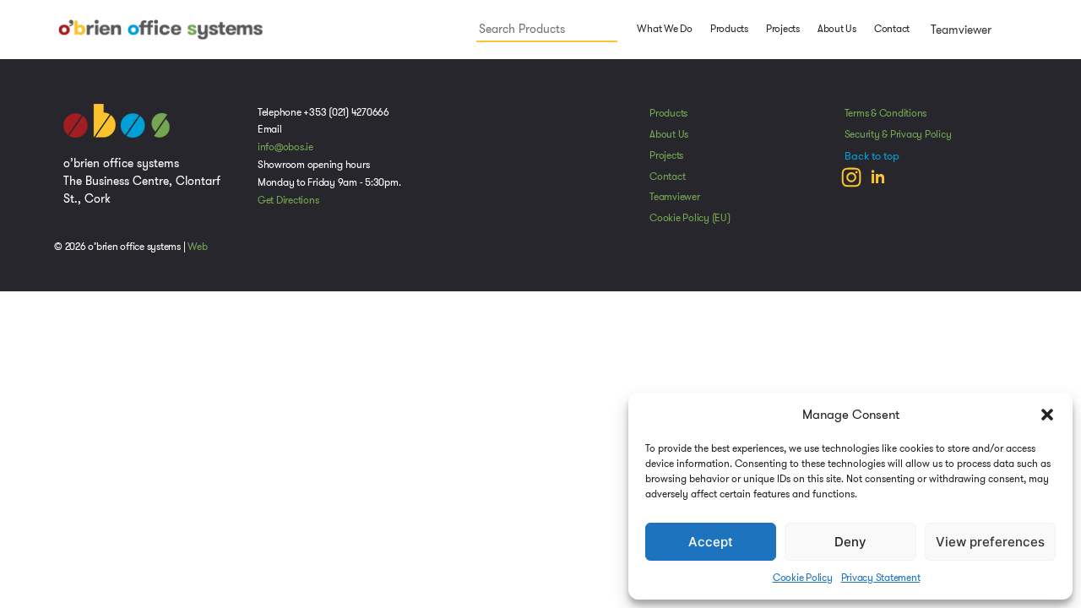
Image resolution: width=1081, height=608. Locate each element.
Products (668, 113)
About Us (837, 28)
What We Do (664, 28)
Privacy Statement (881, 577)
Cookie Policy (803, 577)
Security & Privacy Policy (898, 134)
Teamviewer (959, 29)
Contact (892, 28)
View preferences (990, 542)
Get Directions (288, 200)
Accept (710, 542)
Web (197, 246)
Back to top (872, 156)
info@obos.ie (285, 147)
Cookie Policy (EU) (690, 218)
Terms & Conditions (886, 113)
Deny (850, 542)
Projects (783, 28)
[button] (1047, 414)
